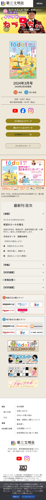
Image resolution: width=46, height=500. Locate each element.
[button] (2, 19)
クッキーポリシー (28, 497)
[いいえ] (42, 491)
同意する (16, 497)
